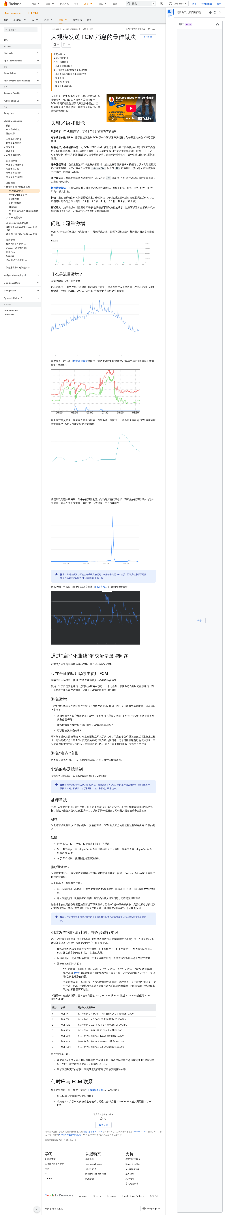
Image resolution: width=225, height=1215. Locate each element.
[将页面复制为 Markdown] (64, 44)
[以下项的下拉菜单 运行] (54, 3)
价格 (76, 3)
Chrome (97, 1196)
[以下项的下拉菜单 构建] (39, 3)
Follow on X (90, 1168)
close (220, 12)
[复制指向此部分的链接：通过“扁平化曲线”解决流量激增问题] (132, 656)
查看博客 (89, 1159)
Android (83, 1196)
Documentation (15, 13)
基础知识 (17, 19)
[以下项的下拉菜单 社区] (106, 3)
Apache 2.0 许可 (140, 1131)
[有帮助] (149, 29)
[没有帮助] (153, 29)
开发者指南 (50, 1159)
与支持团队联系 (133, 1159)
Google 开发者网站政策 (70, 1134)
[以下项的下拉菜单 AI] (38, 19)
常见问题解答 (132, 1183)
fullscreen (215, 12)
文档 (86, 3)
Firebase (55, 29)
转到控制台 (206, 3)
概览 (6, 19)
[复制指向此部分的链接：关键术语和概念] (88, 123)
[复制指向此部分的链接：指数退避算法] (72, 867)
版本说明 (130, 1173)
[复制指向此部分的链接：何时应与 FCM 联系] (96, 1082)
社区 (101, 3)
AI (33, 19)
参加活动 (89, 1178)
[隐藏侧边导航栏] (37, 1209)
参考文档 (77, 19)
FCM (34, 13)
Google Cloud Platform (133, 1196)
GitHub (48, 1178)
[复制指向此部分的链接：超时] (60, 819)
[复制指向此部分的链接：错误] (60, 838)
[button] (18, 53)
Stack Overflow (133, 1164)
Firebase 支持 (95, 1090)
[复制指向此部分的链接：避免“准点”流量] (81, 754)
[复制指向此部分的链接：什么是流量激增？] (86, 274)
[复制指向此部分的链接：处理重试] (70, 801)
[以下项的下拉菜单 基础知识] (25, 19)
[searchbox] (21, 29)
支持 (115, 3)
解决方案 (64, 3)
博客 (194, 3)
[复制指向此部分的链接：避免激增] (70, 700)
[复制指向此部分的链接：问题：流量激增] (88, 224)
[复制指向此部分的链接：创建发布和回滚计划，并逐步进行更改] (122, 933)
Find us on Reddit (93, 1164)
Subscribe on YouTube (95, 1173)
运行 (48, 3)
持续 (76, 972)
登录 (219, 3)
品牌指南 (130, 1178)
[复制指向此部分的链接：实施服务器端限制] (86, 770)
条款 (47, 1208)
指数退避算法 (58, 187)
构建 (34, 3)
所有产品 (154, 1196)
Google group (132, 1168)
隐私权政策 (57, 1208)
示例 (89, 19)
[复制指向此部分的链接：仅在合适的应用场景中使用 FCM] (111, 674)
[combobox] (141, 3)
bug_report (210, 12)
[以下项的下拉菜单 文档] (92, 3)
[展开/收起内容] (64, 54)
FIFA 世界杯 (101, 586)
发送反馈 (148, 37)
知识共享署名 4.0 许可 (93, 1131)
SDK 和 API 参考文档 (54, 1164)
